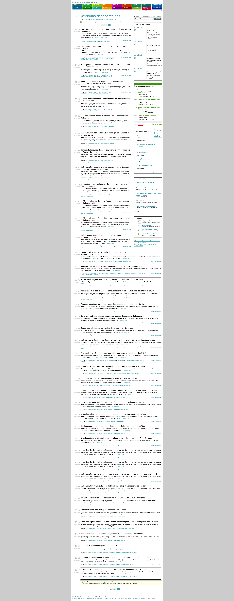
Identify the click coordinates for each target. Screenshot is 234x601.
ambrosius (140, 148)
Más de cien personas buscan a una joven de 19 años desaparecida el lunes (112, 534)
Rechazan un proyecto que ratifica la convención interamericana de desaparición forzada (117, 280)
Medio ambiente (86, 7)
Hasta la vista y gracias (153, 30)
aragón (89, 335)
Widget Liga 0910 (146, 221)
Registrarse (148, 10)
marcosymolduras (142, 155)
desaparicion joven (101, 421)
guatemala (120, 347)
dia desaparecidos (101, 385)
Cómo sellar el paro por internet (145, 182)
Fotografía (135, 4)
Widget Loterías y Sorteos (149, 233)
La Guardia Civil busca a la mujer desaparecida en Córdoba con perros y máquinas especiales (105, 168)
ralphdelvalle (141, 168)
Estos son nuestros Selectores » (142, 122)
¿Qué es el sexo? (141, 200)
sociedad (128, 261)
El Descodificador (157, 4)
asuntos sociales (95, 19)
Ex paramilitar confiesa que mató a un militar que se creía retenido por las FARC (113, 353)
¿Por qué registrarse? (157, 10)
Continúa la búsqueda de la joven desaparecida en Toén (103, 510)
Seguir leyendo (104, 37)
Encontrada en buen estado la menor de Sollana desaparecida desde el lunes (114, 570)
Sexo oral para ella (141, 188)
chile (98, 286)
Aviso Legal (141, 598)
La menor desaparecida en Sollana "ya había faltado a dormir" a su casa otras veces (115, 558)
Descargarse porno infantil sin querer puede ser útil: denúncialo (148, 194)
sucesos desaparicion (119, 397)
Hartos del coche (87, 4)
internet (82, 110)
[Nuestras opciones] (113, 598)
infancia (113, 109)
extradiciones (134, 273)
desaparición (102, 19)
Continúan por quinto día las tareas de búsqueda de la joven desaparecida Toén (113, 426)
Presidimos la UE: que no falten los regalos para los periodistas (154, 60)
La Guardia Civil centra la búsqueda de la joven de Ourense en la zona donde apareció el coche (122, 450)
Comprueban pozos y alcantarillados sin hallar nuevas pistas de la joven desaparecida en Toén (119, 390)
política (90, 59)
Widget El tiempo (146, 225)
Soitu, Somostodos (143, 159)
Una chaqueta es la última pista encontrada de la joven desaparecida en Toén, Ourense (116, 438)
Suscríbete (91, 22)
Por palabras (146, 16)
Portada (75, 4)
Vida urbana (96, 4)
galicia (98, 397)
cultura (98, 109)
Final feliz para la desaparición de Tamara (100, 546)
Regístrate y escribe (156, 172)
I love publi (125, 7)
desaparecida (105, 143)
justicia (111, 19)
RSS (105, 596)
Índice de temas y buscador (126, 22)
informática (108, 40)
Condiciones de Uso (122, 598)
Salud (124, 4)
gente (109, 109)
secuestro (140, 360)
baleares (99, 126)
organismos (87, 93)
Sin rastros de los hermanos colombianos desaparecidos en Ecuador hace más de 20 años (117, 498)
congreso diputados (105, 286)
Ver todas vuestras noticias (140, 172)
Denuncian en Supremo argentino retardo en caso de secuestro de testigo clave (113, 316)
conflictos (99, 92)
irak (113, 92)
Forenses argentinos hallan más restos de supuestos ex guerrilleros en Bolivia (112, 304)
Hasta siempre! (142, 152)
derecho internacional (107, 273)
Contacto (106, 598)
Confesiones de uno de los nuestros (146, 145)
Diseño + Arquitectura (145, 8)
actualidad (138, 27)
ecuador (109, 504)
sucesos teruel (118, 335)
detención (114, 297)
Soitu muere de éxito (144, 165)
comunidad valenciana (102, 552)
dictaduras (103, 311)
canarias (99, 75)
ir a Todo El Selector (157, 124)
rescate (82, 247)
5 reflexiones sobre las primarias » (147, 115)
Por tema (153, 16)
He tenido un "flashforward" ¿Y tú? (147, 136)
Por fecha (159, 16)
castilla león (100, 194)
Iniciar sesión (142, 10)
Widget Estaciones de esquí (149, 229)
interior (115, 19)
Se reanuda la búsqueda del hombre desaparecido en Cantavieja (107, 328)
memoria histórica (107, 194)
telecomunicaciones (105, 41)
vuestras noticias (142, 132)
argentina (90, 57)
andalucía (90, 143)
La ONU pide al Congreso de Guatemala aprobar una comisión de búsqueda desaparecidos (118, 340)
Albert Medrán (150, 96)
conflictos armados (106, 92)
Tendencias (115, 4)
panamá (99, 246)
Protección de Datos (132, 598)
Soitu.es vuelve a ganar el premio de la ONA (154, 72)
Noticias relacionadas (126, 40)
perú (99, 110)
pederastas (83, 41)
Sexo (114, 7)
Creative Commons (151, 598)
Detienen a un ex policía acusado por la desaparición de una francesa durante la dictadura (117, 291)
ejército (89, 58)
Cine (104, 4)
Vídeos (144, 4)
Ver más (136, 211)
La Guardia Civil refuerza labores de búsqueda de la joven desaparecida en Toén (113, 486)
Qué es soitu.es (90, 598)
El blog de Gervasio (157, 7)
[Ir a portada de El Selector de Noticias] (144, 86)
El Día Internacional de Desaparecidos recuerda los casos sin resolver (109, 378)
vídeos (127, 409)
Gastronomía (136, 7)
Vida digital (95, 7)
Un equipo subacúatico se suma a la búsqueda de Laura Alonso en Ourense (114, 402)
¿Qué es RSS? (98, 22)
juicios (115, 373)
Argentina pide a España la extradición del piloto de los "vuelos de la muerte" (112, 266)
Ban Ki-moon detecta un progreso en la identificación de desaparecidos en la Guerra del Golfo (103, 83)
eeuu (103, 40)
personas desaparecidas (93, 41)
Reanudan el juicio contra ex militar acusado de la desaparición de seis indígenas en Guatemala (119, 522)
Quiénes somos (98, 598)
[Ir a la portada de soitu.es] (78, 597)
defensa (104, 57)
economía (99, 40)
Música (105, 7)
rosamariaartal (141, 140)
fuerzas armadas (96, 58)
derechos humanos (111, 57)
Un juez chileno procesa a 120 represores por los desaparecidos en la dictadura (113, 366)
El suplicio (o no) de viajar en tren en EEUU (154, 46)
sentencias (95, 59)
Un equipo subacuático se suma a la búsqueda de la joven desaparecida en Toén (113, 414)
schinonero (141, 161)
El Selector (75, 7)
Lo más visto (140, 179)
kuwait (82, 93)
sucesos (108, 19)
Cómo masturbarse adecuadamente (146, 206)
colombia (99, 360)
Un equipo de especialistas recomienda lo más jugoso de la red (147, 89)
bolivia (98, 311)
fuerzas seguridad (122, 297)
